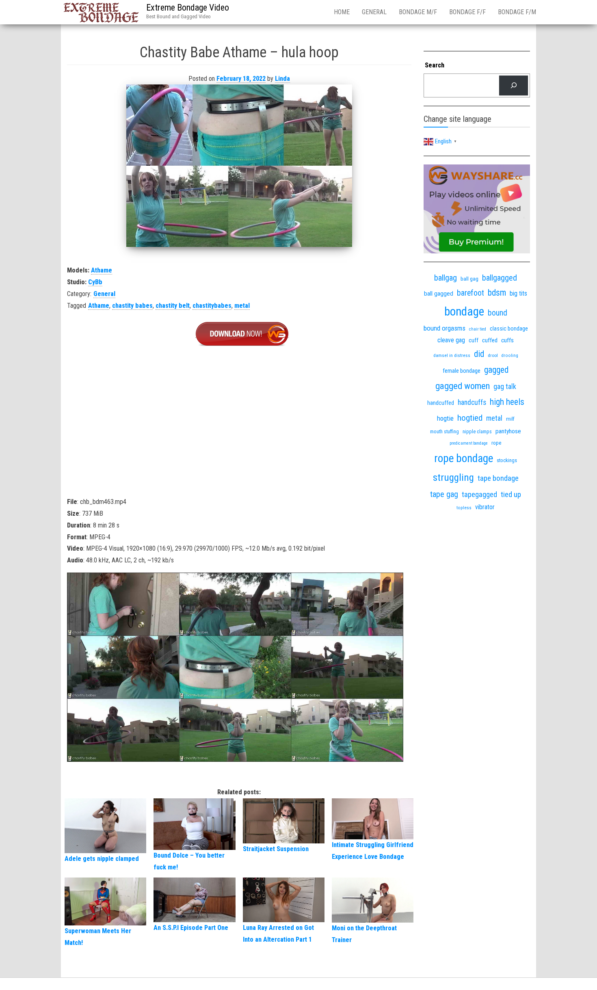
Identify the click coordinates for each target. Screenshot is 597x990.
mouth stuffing (444, 431)
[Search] (513, 85)
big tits (518, 293)
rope (496, 442)
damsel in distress (451, 355)
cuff (473, 340)
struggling (453, 477)
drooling (510, 355)
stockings (507, 460)
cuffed (490, 340)
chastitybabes (212, 305)
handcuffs (472, 402)
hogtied (469, 418)
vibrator (485, 507)
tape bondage (498, 478)
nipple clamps (477, 431)
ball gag (469, 278)
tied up (511, 494)
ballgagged (499, 278)
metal (242, 305)
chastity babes (132, 305)
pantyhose (508, 431)
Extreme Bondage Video (187, 7)
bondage (464, 311)
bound (497, 313)
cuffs (507, 340)
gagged (496, 370)
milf (510, 419)
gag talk (504, 386)
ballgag (445, 278)
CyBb (95, 282)
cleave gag (451, 340)
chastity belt (173, 305)
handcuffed (440, 403)
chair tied (477, 329)
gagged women (462, 385)
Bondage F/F (467, 12)
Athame (101, 270)
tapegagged (479, 494)
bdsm (497, 292)
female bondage (461, 370)
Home (342, 12)
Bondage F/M (517, 12)
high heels (507, 402)
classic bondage (509, 328)
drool (493, 355)
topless (464, 507)
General (374, 12)
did (479, 354)
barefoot (470, 293)
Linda (282, 78)
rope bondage (463, 458)
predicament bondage (469, 443)
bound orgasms (444, 328)
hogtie (445, 418)
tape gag (444, 494)
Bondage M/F (418, 12)
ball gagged (438, 293)
